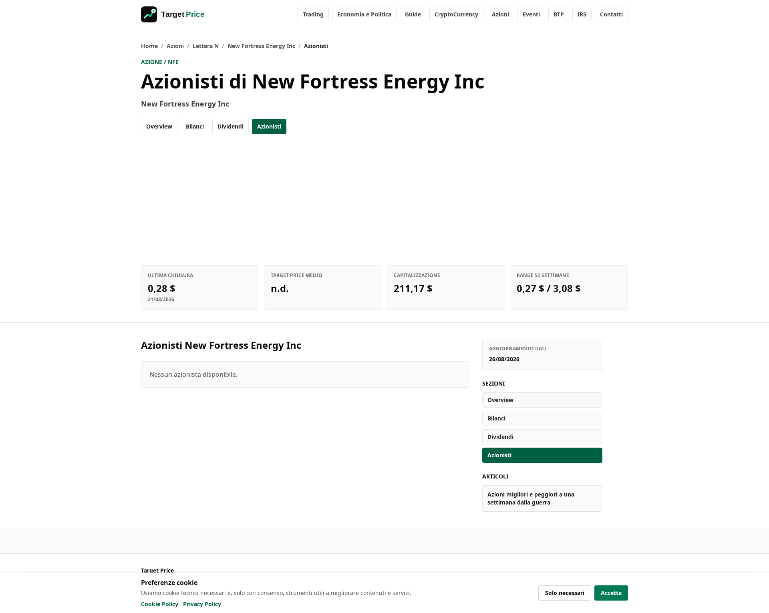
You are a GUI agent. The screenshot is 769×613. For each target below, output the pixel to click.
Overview (159, 126)
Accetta (611, 593)
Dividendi (230, 126)
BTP (559, 14)
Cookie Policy (159, 604)
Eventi (531, 14)
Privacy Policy (202, 604)
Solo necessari (564, 593)
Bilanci (195, 126)
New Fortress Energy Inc (261, 46)
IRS (582, 14)
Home (149, 46)
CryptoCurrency (456, 14)
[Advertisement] (384, 200)
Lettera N (206, 46)
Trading (313, 14)
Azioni (500, 14)
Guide (413, 14)
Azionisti (269, 126)
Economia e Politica (364, 14)
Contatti (611, 14)
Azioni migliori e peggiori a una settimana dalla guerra (530, 498)
